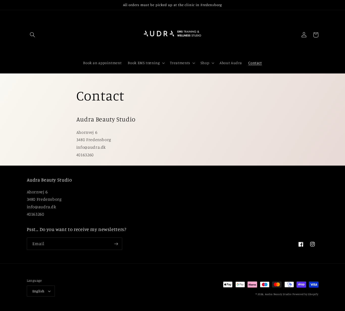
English (38, 291)
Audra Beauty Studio (278, 294)
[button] (32, 35)
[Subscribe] (116, 244)
